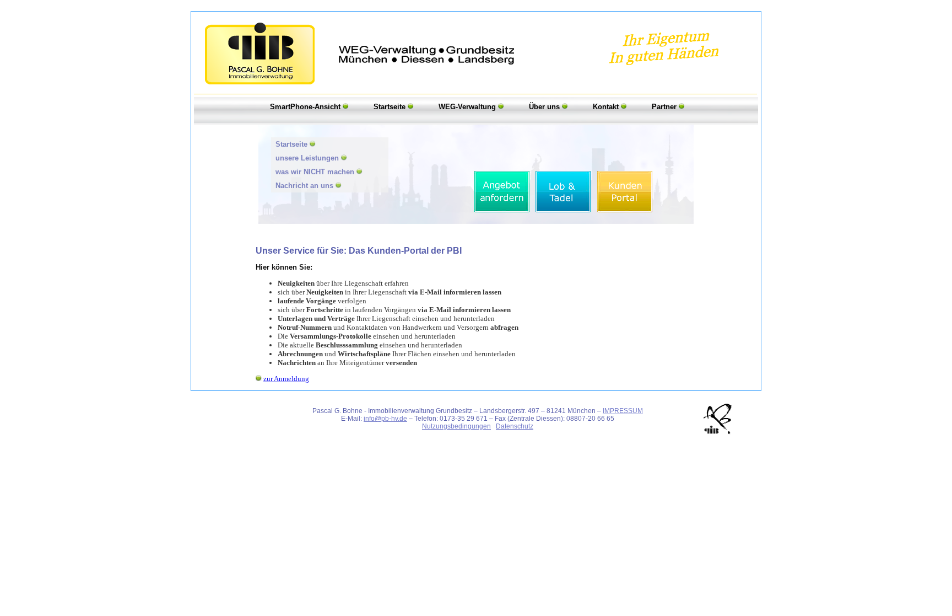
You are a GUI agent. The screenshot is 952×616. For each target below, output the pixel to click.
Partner (665, 107)
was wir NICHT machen (315, 172)
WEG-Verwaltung (468, 107)
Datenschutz (514, 426)
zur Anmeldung (286, 378)
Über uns (545, 107)
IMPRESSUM (623, 411)
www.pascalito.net (479, 434)
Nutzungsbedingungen (456, 426)
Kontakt (607, 107)
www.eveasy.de (427, 434)
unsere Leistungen (308, 158)
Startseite (391, 107)
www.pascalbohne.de (539, 434)
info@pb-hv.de (385, 418)
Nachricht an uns (305, 185)
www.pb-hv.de (594, 434)
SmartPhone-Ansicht (306, 107)
